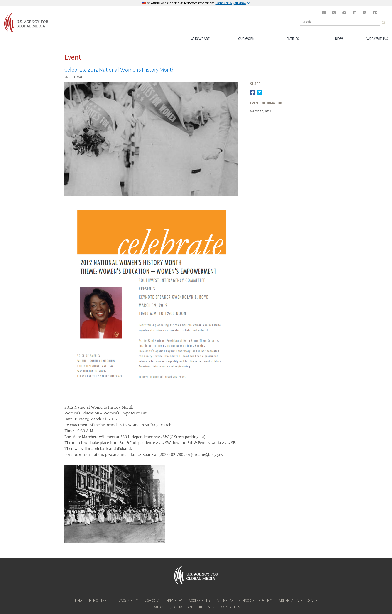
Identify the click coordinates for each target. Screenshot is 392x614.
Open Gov (173, 600)
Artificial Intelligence (298, 600)
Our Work (246, 38)
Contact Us (230, 607)
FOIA (78, 600)
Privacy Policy (125, 600)
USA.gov (152, 600)
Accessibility (200, 600)
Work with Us (377, 38)
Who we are (200, 38)
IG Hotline (98, 600)
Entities (292, 38)
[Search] (383, 22)
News (339, 38)
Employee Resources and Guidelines (183, 607)
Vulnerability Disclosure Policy (244, 600)
